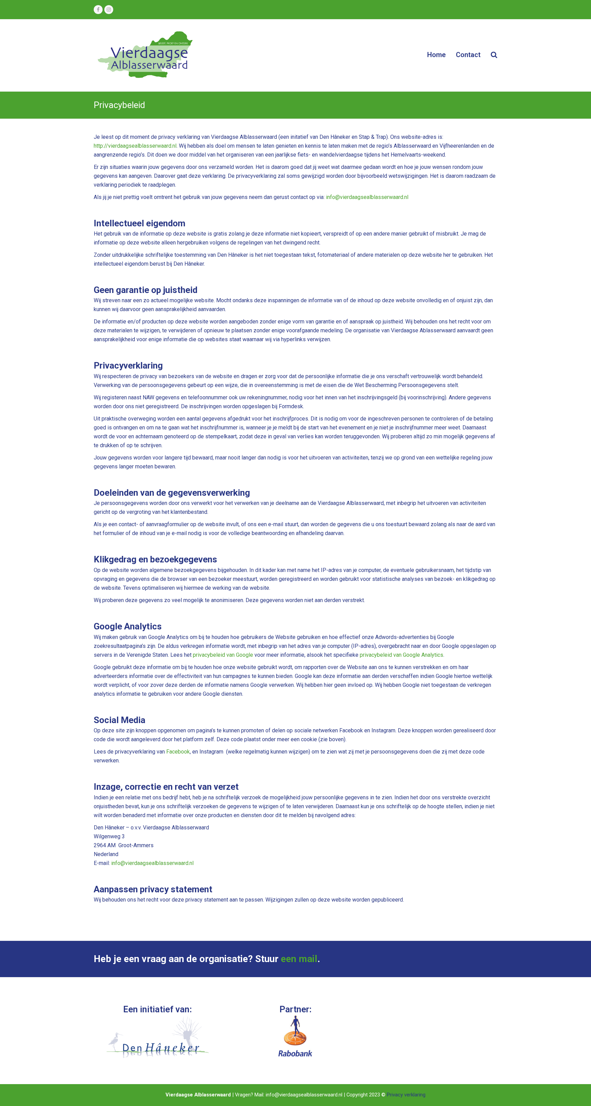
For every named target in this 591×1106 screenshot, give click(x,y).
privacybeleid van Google (223, 655)
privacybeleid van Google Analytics (401, 655)
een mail (299, 958)
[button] (494, 55)
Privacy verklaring (406, 1095)
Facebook (178, 751)
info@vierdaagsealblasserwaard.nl (366, 197)
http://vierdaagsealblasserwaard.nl (135, 146)
